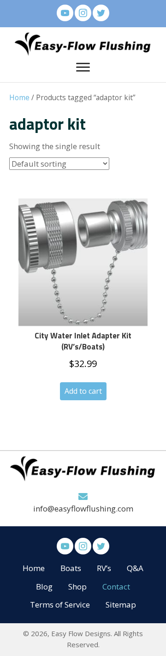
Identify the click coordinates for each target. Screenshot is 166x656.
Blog (44, 586)
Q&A (135, 568)
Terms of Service (60, 604)
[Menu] (83, 67)
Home (19, 97)
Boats (70, 568)
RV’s (104, 568)
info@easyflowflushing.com (83, 508)
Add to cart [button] (83, 391)
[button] (65, 13)
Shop (77, 586)
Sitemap (121, 604)
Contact (116, 586)
